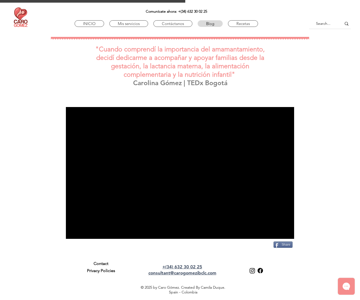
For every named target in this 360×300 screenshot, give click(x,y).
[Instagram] (252, 270)
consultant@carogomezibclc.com (182, 272)
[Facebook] (260, 270)
